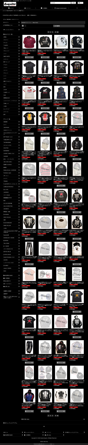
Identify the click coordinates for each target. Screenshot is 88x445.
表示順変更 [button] (57, 25)
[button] (77, 8)
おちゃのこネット (42, 444)
